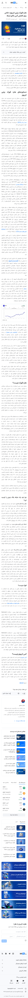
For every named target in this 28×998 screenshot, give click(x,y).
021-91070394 (20, 988)
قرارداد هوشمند (18, 73)
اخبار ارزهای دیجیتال (7, 7)
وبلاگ (16, 7)
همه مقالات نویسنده (20, 721)
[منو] (25, 2)
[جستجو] (5, 2)
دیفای (25, 289)
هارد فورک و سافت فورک (13, 603)
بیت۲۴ (21, 7)
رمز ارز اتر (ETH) (22, 122)
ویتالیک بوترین (19, 184)
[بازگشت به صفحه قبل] (26, 8)
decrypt (22, 683)
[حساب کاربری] (2, 2)
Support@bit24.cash (11, 988)
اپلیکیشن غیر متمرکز (11, 332)
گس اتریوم (24, 657)
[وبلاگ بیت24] (14, 3)
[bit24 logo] (22, 954)
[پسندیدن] (19, 693)
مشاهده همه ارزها (14, 815)
